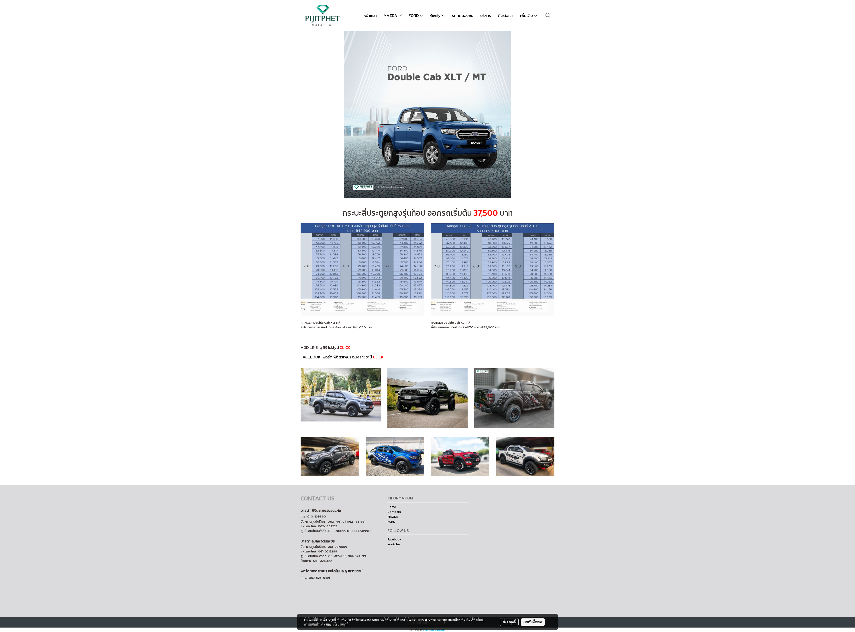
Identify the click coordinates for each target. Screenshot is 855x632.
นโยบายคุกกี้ (340, 624)
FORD (414, 15)
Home (391, 507)
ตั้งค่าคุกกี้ (509, 622)
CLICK (345, 347)
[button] (548, 15)
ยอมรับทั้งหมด (532, 622)
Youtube (393, 544)
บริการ (485, 15)
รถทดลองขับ (462, 15)
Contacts (394, 511)
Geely (436, 15)
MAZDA (391, 15)
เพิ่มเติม (527, 15)
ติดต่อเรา (505, 15)
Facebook (394, 539)
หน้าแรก (370, 15)
